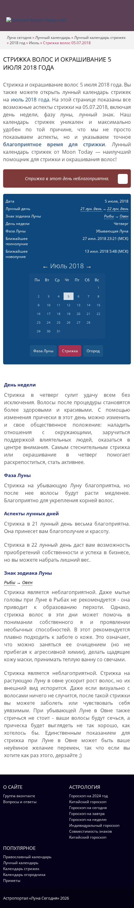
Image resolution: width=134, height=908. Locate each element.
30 (48, 331)
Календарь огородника (24, 874)
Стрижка (70, 350)
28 (88, 322)
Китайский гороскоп (87, 801)
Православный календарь (27, 856)
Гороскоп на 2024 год (88, 795)
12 (68, 305)
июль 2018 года (30, 99)
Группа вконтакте (19, 795)
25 (58, 322)
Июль (34, 42)
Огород (93, 350)
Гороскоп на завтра (87, 813)
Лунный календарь (52, 37)
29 (39, 331)
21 (88, 313)
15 (98, 305)
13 (78, 305)
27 (78, 322)
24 (48, 322)
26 (68, 322)
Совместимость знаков (90, 831)
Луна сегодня (19, 37)
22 (98, 313)
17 (48, 313)
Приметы (11, 880)
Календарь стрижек (21, 868)
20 (78, 313)
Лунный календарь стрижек (100, 37)
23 (39, 322)
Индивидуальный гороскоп (94, 825)
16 (39, 313)
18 (58, 313)
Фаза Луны (43, 350)
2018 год (17, 42)
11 (58, 305)
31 (58, 331)
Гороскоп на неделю (88, 819)
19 (68, 313)
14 (88, 305)
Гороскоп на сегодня (88, 807)
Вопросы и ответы (19, 801)
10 (48, 305)
